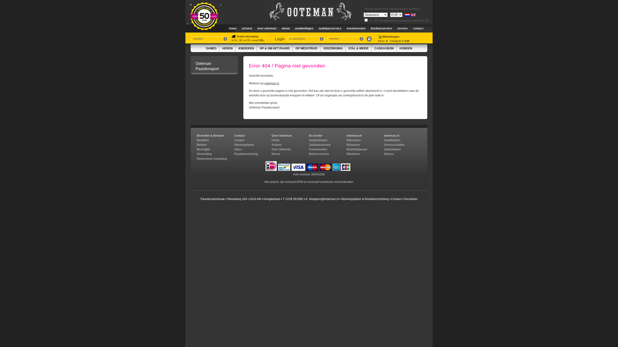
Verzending (204, 154)
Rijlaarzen (353, 145)
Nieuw (276, 154)
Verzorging (333, 48)
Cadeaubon (384, 48)
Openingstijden (244, 145)
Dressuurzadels (394, 145)
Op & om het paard (275, 48)
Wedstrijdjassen (356, 149)
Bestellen (203, 140)
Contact (418, 28)
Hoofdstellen (392, 140)
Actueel (247, 28)
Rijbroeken (353, 140)
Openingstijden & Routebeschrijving (365, 199)
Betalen (202, 145)
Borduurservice (381, 28)
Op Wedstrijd (306, 48)
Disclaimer (411, 199)
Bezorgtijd (203, 149)
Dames (211, 48)
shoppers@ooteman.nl (324, 199)
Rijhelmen (353, 154)
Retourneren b (206, 158)
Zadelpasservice (330, 28)
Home (233, 28)
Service (402, 28)
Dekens (389, 154)
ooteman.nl (271, 83)
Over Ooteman (266, 28)
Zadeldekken (393, 149)
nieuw (286, 28)
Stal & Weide (358, 48)
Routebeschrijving (246, 154)
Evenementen (356, 28)
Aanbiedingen (304, 28)
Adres (238, 149)
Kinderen (246, 48)
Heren (227, 48)
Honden (406, 48)
